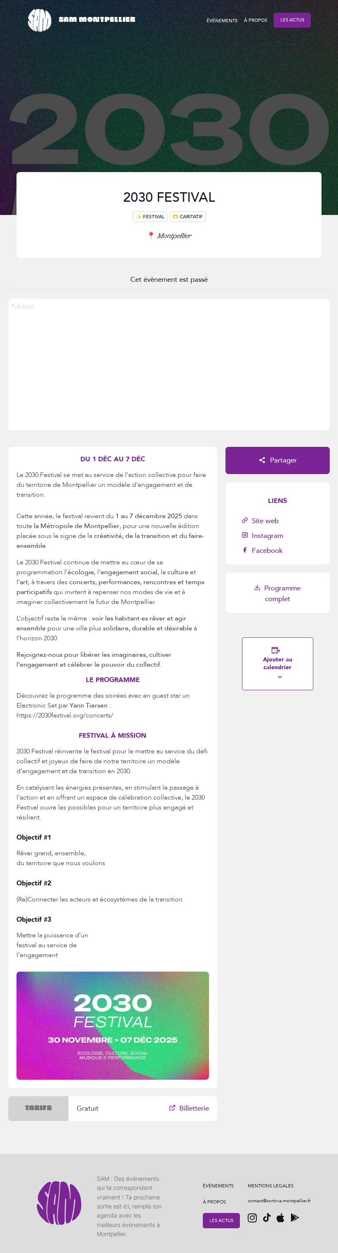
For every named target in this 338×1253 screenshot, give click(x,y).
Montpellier (169, 235)
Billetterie (193, 1108)
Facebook (266, 550)
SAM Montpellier (97, 20)
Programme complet (281, 593)
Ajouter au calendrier (277, 663)
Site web (264, 521)
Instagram (266, 535)
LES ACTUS (292, 20)
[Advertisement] (169, 372)
